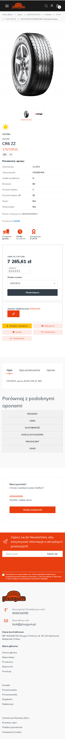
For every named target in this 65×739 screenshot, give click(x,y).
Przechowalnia (49, 332)
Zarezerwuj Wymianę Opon (15, 718)
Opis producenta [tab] (29, 370)
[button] (46, 5)
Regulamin (7, 699)
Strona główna (9, 652)
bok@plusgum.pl (24, 624)
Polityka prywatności (12, 727)
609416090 (34, 308)
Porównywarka (18, 338)
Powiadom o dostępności (18, 326)
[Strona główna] (18, 6)
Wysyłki (18, 332)
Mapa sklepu (8, 657)
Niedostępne (32, 292)
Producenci (7, 662)
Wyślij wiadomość (32, 509)
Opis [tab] (9, 370)
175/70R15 (10, 149)
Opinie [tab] (51, 370)
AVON (16, 221)
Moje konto (7, 666)
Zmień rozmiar (14, 277)
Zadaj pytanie (49, 326)
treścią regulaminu (39, 574)
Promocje (6, 671)
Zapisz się (52, 553)
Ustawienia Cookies (11, 732)
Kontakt (6, 685)
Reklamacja (7, 704)
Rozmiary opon (9, 722)
